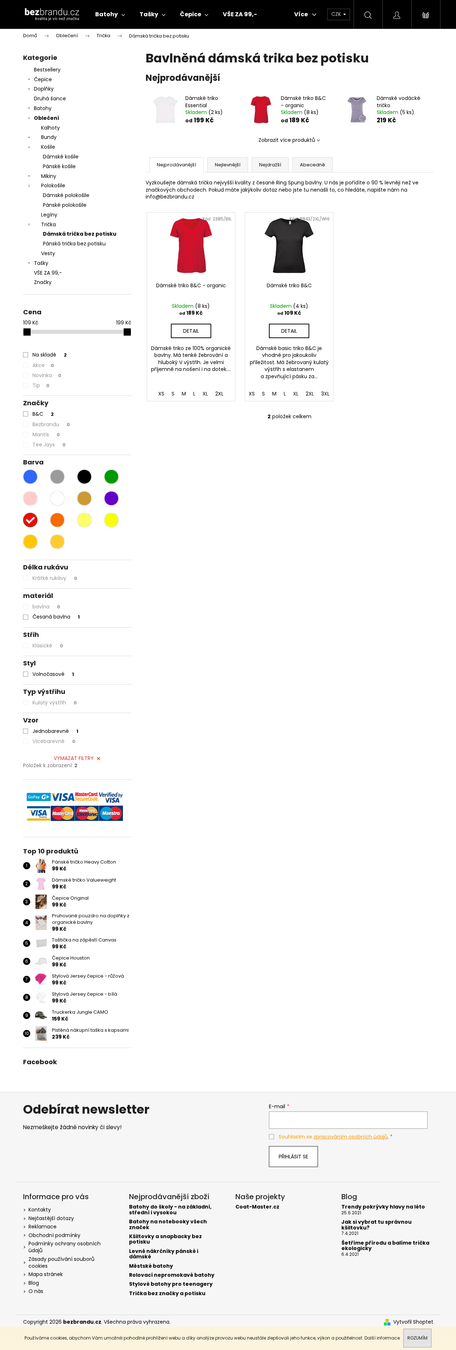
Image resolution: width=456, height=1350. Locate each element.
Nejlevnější (227, 164)
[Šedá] (57, 476)
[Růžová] (30, 498)
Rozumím (417, 1338)
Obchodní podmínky (54, 1235)
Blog (33, 1282)
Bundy (49, 137)
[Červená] (30, 520)
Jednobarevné (55, 731)
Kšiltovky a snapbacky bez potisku (165, 1239)
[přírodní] (30, 541)
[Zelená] (111, 476)
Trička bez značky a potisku (167, 1293)
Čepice (43, 79)
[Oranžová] (57, 520)
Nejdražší (270, 164)
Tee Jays (49, 444)
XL (205, 393)
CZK (336, 14)
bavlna (46, 606)
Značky (43, 282)
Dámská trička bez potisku (79, 233)
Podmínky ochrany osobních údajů (64, 1247)
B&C (43, 414)
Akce (43, 365)
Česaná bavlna (56, 616)
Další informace (382, 1338)
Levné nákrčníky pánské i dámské (163, 1254)
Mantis (46, 434)
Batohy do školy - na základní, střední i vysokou (170, 1209)
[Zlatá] (111, 520)
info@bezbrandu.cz (170, 196)
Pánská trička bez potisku (74, 243)
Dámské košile (61, 156)
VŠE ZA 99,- (48, 272)
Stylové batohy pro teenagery (171, 1284)
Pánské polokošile (65, 205)
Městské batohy (151, 1266)
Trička (48, 224)
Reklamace (42, 1226)
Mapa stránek (45, 1274)
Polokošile (53, 185)
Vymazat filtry (74, 758)
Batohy (43, 108)
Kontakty (39, 1209)
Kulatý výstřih (54, 702)
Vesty (48, 253)
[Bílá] (57, 498)
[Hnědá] (84, 498)
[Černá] (84, 476)
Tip (40, 385)
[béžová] (57, 541)
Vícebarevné (53, 741)
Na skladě (49, 354)
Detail (191, 331)
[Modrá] (30, 476)
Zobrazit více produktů (286, 140)
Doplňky (44, 88)
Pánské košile (59, 166)
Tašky (41, 263)
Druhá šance (50, 98)
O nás (35, 1291)
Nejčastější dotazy (51, 1218)
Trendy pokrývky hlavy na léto (383, 1207)
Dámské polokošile (66, 195)
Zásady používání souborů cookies (61, 1262)
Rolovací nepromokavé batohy (171, 1275)
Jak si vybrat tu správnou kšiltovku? (376, 1225)
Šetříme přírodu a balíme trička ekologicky (385, 1245)
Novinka (46, 375)
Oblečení (46, 118)
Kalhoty (50, 127)
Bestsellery (47, 69)
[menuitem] (110, 14)
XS (161, 393)
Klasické (47, 645)
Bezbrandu (51, 424)
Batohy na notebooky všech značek (168, 1224)
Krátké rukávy (54, 578)
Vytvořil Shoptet (413, 1322)
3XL (325, 393)
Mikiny (48, 176)
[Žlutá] (84, 520)
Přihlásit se (293, 1156)
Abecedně (312, 164)
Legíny (49, 214)
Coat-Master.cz (257, 1207)
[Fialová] (111, 498)
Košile (48, 146)
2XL (219, 393)
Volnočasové (53, 674)
